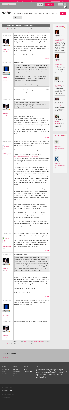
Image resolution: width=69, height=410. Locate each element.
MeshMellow (5, 369)
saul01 (56, 83)
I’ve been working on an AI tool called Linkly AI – (60, 64)
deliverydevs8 (58, 146)
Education (4, 374)
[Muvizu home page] (6, 12)
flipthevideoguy (7, 246)
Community (46, 13)
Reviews (15, 376)
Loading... (6, 357)
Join (49, 4)
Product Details (28, 13)
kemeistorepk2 (58, 163)
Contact (4, 371)
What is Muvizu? (18, 13)
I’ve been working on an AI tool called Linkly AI (60, 40)
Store (35, 13)
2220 (6, 80)
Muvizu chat (59, 136)
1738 (6, 51)
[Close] (62, 1)
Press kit (15, 369)
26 (6, 156)
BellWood (57, 36)
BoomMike (57, 103)
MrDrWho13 (6, 78)
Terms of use (28, 371)
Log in (40, 4)
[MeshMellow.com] (7, 390)
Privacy (26, 369)
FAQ (31, 25)
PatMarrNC (6, 49)
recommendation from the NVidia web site (26, 156)
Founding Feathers (60, 106)
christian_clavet (7, 154)
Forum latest (59, 26)
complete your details (38, 32)
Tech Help (8, 28)
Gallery (40, 13)
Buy (63, 13)
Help (57, 13)
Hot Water (58, 123)
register (29, 32)
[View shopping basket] (65, 7)
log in (25, 32)
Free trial (17, 18)
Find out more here (55, 1)
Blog (53, 13)
